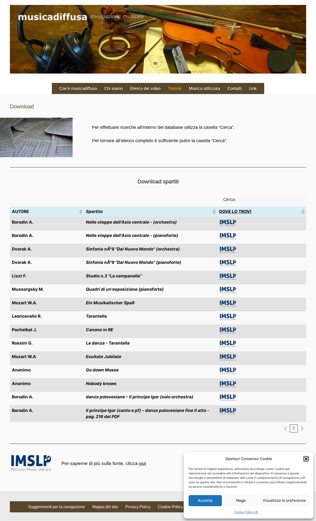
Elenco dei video (145, 88)
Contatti (234, 88)
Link (253, 88)
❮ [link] (285, 428)
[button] (306, 458)
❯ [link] (302, 428)
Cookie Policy (170, 506)
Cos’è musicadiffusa (78, 88)
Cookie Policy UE (246, 512)
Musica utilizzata (204, 88)
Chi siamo (113, 88)
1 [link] (294, 428)
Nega (241, 500)
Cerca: (229, 199)
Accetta (205, 500)
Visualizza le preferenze (284, 500)
